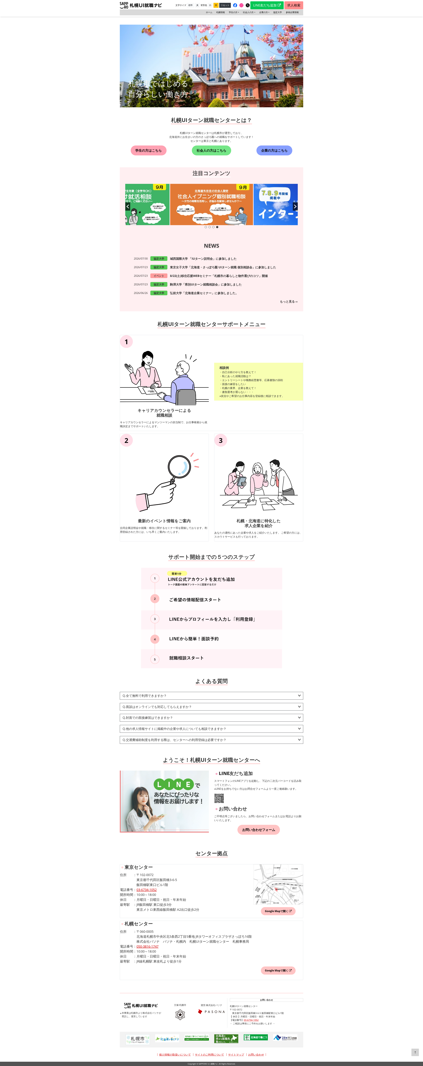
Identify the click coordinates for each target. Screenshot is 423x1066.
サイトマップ (236, 1054)
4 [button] (217, 227)
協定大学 (277, 12)
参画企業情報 (292, 12)
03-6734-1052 (146, 889)
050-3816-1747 (147, 946)
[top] (415, 1052)
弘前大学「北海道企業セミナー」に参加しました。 (204, 293)
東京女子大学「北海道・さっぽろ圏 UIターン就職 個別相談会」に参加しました (223, 267)
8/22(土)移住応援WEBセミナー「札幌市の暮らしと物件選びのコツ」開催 (219, 276)
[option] (211, 204)
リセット (225, 5)
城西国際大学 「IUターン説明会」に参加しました (203, 259)
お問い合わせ (256, 1054)
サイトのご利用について (209, 1054)
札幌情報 (220, 12)
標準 (190, 5)
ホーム (209, 12)
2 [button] (210, 227)
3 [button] (213, 227)
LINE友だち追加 (265, 5)
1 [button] (206, 227)
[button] (127, 206)
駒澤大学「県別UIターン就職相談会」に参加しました (206, 284)
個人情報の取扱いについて (175, 1054)
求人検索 (293, 5)
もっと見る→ (289, 301)
